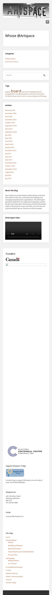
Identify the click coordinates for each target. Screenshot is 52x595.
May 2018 (8, 138)
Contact (8, 570)
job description (40, 94)
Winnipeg (43, 96)
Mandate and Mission (15, 545)
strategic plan (35, 96)
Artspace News (10, 59)
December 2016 (10, 163)
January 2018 (9, 147)
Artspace (8, 92)
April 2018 (8, 141)
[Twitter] (8, 522)
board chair (25, 92)
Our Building (10, 558)
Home (8, 537)
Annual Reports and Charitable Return (21, 552)
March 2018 (9, 144)
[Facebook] (12, 522)
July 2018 (8, 135)
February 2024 (10, 110)
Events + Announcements (14, 576)
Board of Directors (14, 549)
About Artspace (11, 540)
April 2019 (8, 129)
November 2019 (10, 120)
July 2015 (8, 178)
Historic (27, 94)
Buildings (32, 92)
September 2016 (11, 169)
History (32, 94)
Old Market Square (11, 96)
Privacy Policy (12, 555)
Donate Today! (11, 583)
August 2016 (9, 172)
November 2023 (10, 113)
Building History (13, 561)
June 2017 (8, 157)
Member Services (12, 573)
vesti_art (8, 580)
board (16, 91)
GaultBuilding (20, 94)
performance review (24, 96)
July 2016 (8, 175)
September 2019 (11, 126)
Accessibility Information (14, 567)
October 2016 (10, 166)
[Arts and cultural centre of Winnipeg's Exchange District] (26, 17)
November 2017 (10, 151)
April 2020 (8, 117)
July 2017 (8, 154)
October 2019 (10, 123)
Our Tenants (12, 564)
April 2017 (8, 160)
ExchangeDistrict (10, 94)
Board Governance (11, 62)
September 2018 (11, 132)
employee (38, 92)
